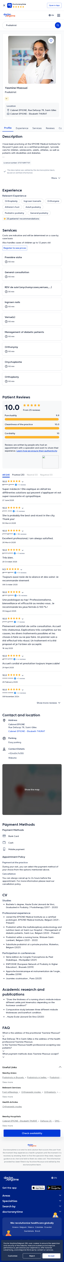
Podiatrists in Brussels (13, 1077)
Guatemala (29, 1231)
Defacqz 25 (46, 1121)
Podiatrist (10, 92)
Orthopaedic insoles (31, 1092)
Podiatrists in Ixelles (37, 1077)
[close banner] (4, 5)
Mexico (31, 1227)
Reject (32, 1256)
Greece (15, 1227)
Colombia (39, 1227)
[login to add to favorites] (51, 41)
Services (37, 128)
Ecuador (48, 1227)
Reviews (50, 128)
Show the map (32, 789)
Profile (8, 127)
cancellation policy (11, 884)
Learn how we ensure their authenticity (37, 450)
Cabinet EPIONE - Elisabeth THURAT (20, 1121)
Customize (12, 1256)
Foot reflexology (10, 1092)
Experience (22, 128)
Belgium (23, 1227)
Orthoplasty (50, 1092)
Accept (51, 1256)
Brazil (37, 1231)
